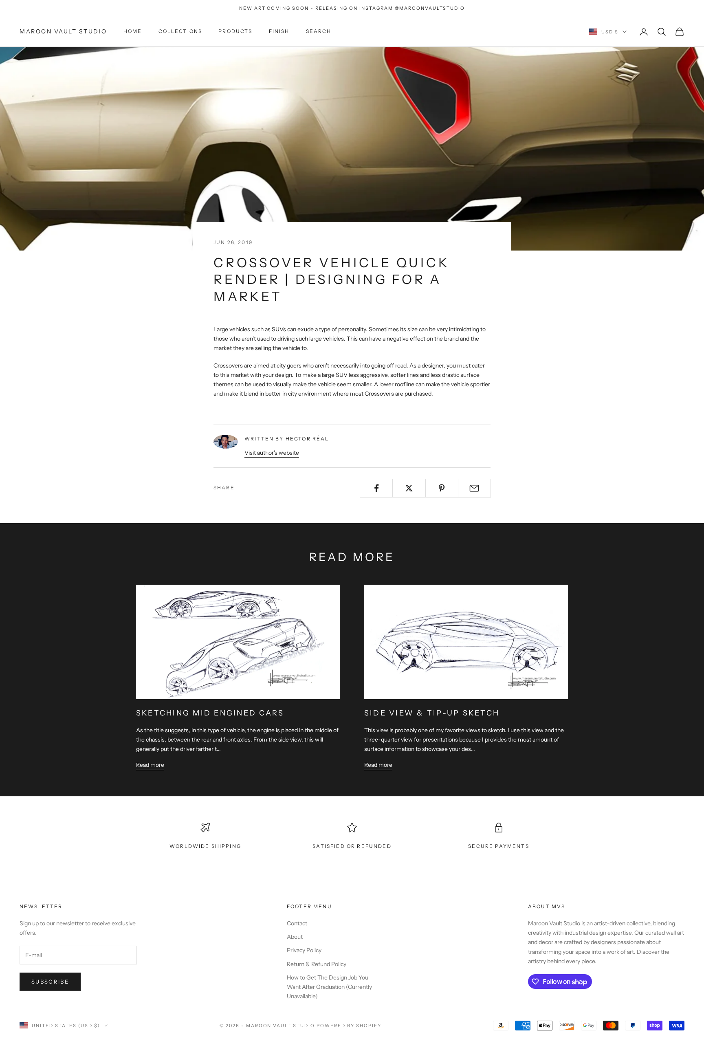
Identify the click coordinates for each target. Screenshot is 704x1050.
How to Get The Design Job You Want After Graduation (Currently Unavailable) (329, 987)
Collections (180, 32)
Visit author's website (271, 452)
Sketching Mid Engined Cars (210, 713)
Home (132, 32)
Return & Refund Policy (316, 964)
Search (319, 32)
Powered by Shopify (349, 1025)
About (295, 936)
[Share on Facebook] (376, 488)
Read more (150, 764)
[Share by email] (474, 488)
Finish (279, 32)
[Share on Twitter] (409, 488)
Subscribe (50, 981)
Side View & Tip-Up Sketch (431, 713)
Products (235, 32)
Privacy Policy (304, 950)
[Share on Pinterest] (442, 488)
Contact (297, 923)
